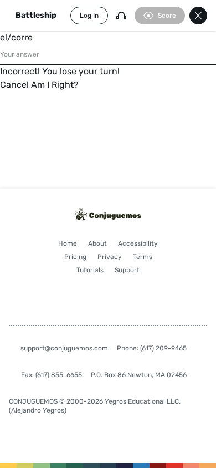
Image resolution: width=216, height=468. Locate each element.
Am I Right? (55, 84)
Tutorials (90, 270)
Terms (142, 257)
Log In (89, 15)
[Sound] (121, 15)
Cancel (14, 84)
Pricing (75, 257)
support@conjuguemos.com (64, 348)
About (97, 243)
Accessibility (138, 243)
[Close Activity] (198, 15)
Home (67, 243)
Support (127, 270)
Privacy (109, 257)
